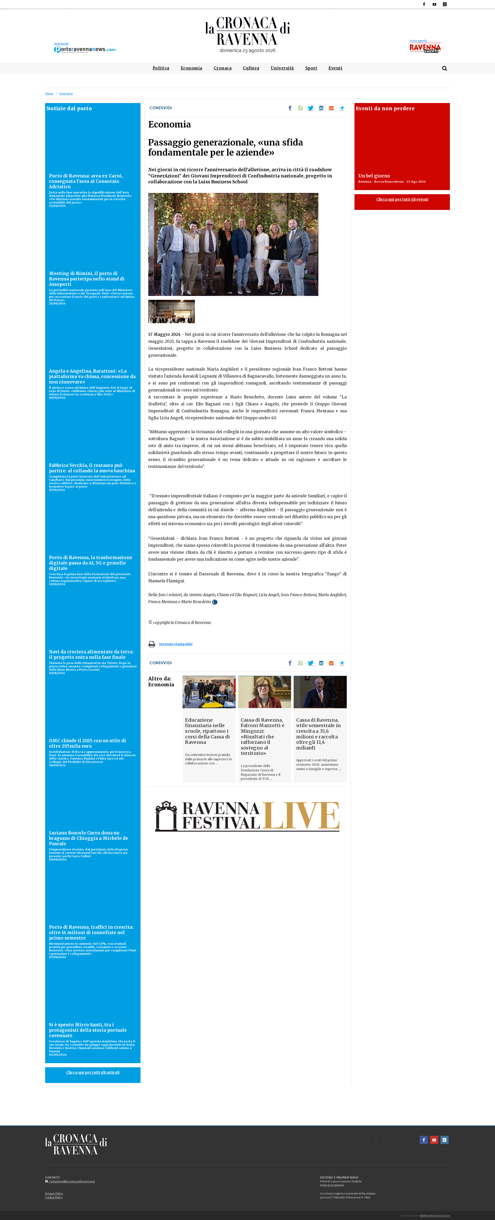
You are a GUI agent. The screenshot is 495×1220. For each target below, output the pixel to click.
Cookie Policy (54, 1197)
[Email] (331, 108)
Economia (66, 93)
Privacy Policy (54, 1193)
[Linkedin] (321, 108)
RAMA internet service (435, 1215)
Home (49, 93)
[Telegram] (341, 108)
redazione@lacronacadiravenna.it (71, 1181)
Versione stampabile (176, 644)
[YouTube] (434, 4)
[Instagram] (445, 4)
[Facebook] (424, 4)
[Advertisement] (247, 1107)
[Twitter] (311, 108)
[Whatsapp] (300, 108)
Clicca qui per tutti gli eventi (402, 199)
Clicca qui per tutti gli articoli (92, 1072)
